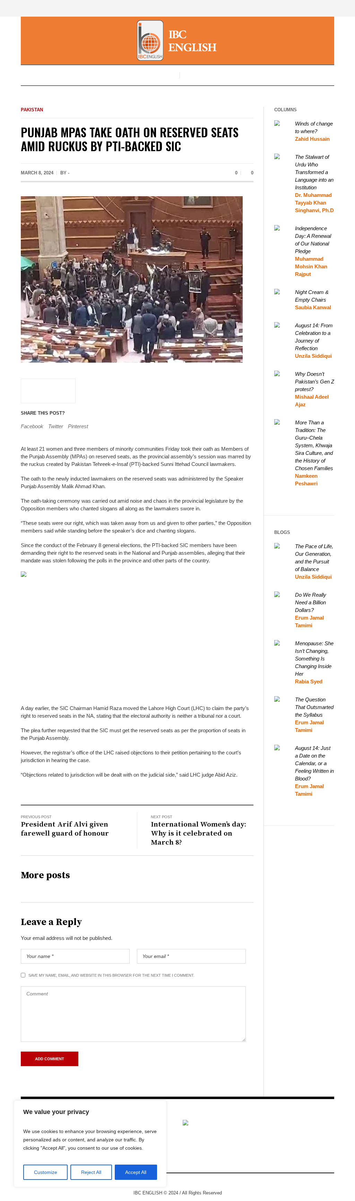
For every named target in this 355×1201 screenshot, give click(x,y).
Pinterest (78, 426)
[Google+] (171, 1181)
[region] (90, 1143)
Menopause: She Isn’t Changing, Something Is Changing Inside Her (314, 658)
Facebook (32, 426)
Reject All (91, 1172)
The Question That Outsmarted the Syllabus (314, 707)
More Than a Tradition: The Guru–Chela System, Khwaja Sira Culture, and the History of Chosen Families (314, 445)
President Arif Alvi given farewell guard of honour (65, 829)
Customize (45, 1172)
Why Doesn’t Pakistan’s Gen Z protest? (314, 381)
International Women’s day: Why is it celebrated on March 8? (198, 833)
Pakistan (32, 109)
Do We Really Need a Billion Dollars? (310, 602)
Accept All (135, 1172)
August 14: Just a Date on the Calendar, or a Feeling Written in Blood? (314, 763)
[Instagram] (182, 1181)
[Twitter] (192, 1181)
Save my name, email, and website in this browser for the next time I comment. (111, 975)
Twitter (55, 426)
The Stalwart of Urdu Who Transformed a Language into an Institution (314, 172)
